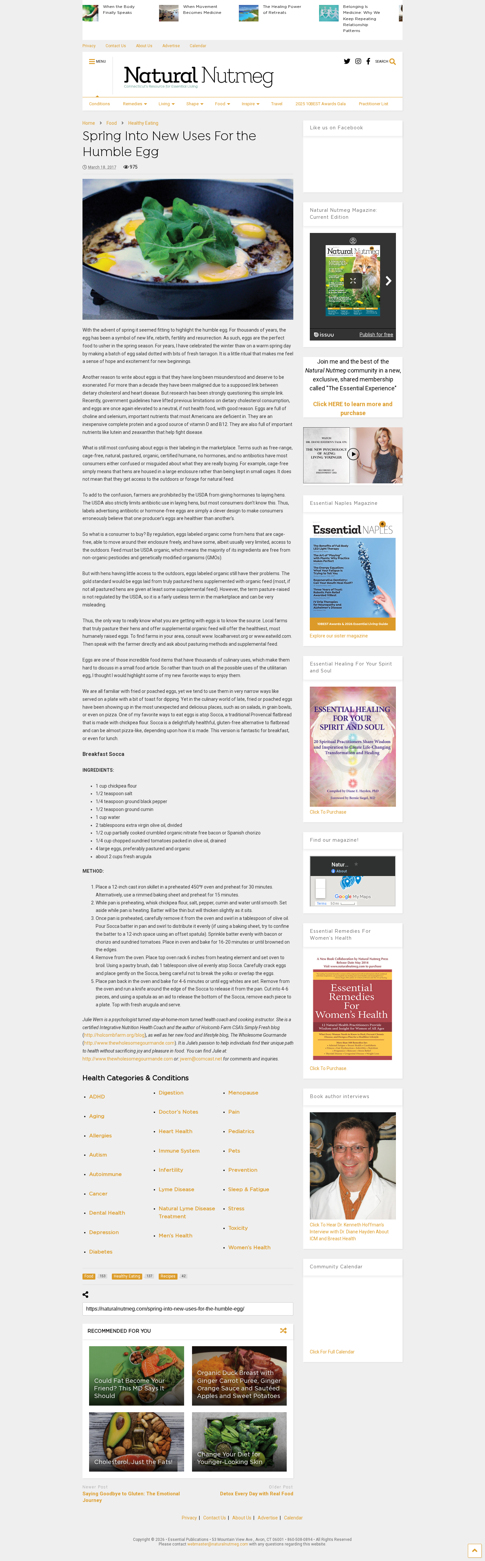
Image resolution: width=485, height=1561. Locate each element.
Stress (236, 1208)
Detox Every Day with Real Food (256, 1494)
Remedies (132, 103)
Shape (192, 103)
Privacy (89, 46)
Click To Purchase (328, 812)
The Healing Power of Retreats (210, 10)
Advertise (171, 46)
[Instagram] (358, 61)
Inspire (248, 103)
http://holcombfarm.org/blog (114, 1035)
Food (220, 103)
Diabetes (101, 1252)
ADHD (97, 1096)
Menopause (243, 1092)
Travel (276, 103)
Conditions (99, 103)
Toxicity (238, 1228)
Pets (234, 1151)
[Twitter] (347, 61)
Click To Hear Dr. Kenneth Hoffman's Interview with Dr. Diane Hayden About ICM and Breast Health (349, 1231)
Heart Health (175, 1131)
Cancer (98, 1193)
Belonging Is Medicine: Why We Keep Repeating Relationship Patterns (290, 19)
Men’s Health (175, 1235)
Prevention (242, 1170)
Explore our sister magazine (339, 635)
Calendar (198, 46)
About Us (144, 46)
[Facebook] (368, 61)
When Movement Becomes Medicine (131, 10)
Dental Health (107, 1213)
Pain (234, 1112)
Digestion (171, 1092)
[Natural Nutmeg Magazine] (196, 91)
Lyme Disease (176, 1189)
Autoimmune (105, 1174)
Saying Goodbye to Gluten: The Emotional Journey (131, 1497)
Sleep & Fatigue (248, 1189)
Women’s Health (249, 1247)
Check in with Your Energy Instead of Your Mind (370, 13)
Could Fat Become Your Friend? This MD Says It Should (129, 1389)
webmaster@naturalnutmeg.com (217, 1544)
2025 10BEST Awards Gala (321, 103)
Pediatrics (241, 1131)
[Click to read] (136, 1442)
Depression (104, 1232)
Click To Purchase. (328, 1068)
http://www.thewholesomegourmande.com (129, 1043)
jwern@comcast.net (201, 1058)
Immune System (179, 1151)
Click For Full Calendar (332, 1351)
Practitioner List (373, 103)
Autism (98, 1155)
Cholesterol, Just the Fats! (133, 1462)
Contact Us (116, 46)
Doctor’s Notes (178, 1112)
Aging (96, 1116)
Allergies (100, 1135)
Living (164, 103)
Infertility (171, 1170)
